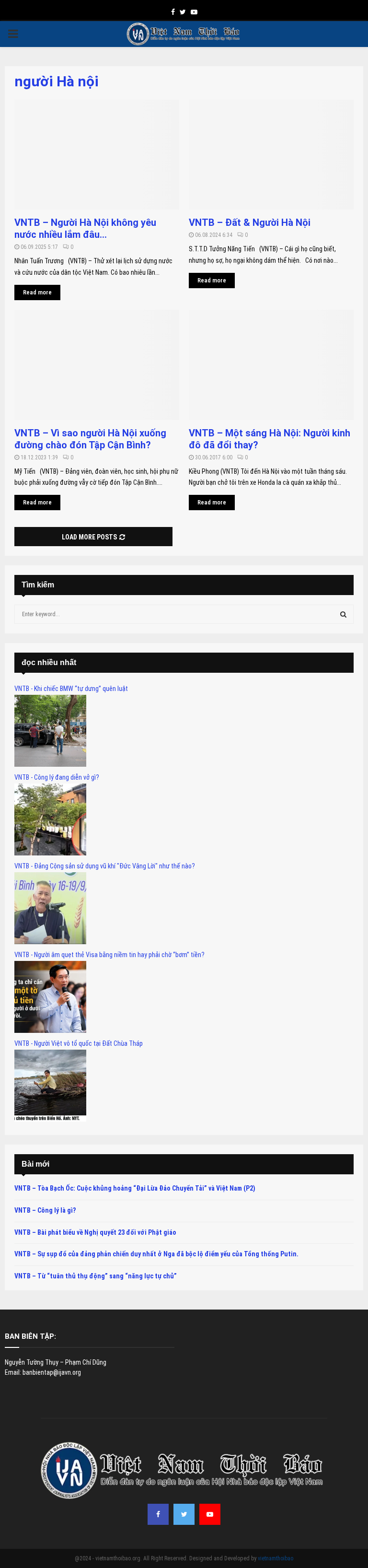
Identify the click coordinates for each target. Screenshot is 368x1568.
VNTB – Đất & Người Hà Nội (249, 222)
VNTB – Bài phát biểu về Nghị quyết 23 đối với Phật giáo (95, 1232)
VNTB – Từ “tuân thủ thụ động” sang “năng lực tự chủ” (95, 1276)
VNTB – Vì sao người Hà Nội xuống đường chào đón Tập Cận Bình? (90, 439)
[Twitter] (184, 1514)
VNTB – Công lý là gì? (45, 1210)
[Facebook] (158, 1514)
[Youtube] (209, 1514)
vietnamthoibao (275, 1558)
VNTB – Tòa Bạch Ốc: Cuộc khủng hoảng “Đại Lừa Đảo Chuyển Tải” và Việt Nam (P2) (134, 1188)
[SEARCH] (343, 614)
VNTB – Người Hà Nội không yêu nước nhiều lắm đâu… (85, 228)
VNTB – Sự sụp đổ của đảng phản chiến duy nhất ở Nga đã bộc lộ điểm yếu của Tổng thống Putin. (156, 1254)
